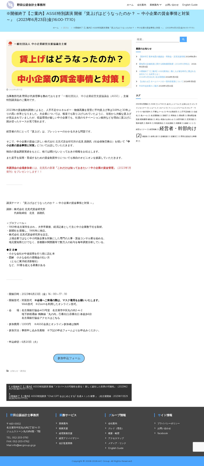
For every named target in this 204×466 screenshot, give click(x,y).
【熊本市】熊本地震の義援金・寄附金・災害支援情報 (162, 56)
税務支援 (63, 428)
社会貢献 (170, 123)
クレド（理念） (116, 428)
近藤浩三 (175, 136)
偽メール (145, 116)
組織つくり (190, 123)
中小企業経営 (173, 112)
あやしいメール (174, 104)
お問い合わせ (172, 4)
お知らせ (14, 371)
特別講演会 (159, 123)
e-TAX (162, 104)
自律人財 (155, 136)
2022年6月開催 (143, 104)
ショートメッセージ (158, 108)
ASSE (154, 104)
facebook (162, 433)
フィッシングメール (177, 108)
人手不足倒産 (186, 112)
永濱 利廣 (181, 119)
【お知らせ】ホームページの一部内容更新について (161, 81)
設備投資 (165, 136)
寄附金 (174, 116)
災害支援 (191, 119)
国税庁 (166, 116)
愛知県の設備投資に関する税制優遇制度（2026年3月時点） (165, 64)
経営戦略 (154, 129)
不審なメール (159, 112)
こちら (56, 317)
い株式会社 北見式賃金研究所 (59, 141)
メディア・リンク (117, 443)
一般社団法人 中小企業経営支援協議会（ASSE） (92, 96)
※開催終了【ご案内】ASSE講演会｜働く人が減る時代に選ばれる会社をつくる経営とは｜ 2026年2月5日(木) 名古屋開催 (168, 74)
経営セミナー (142, 129)
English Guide (190, 4)
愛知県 (183, 116)
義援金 (146, 136)
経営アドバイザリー (69, 438)
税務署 (180, 123)
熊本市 (150, 123)
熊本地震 (140, 123)
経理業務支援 (65, 433)
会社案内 (141, 4)
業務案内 (154, 4)
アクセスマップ (116, 438)
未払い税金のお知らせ (166, 119)
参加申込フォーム (69, 358)
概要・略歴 (113, 433)
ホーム (130, 4)
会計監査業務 (65, 443)
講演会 (66, 27)
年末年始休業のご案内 (148, 86)
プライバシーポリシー (168, 423)
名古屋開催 (156, 116)
